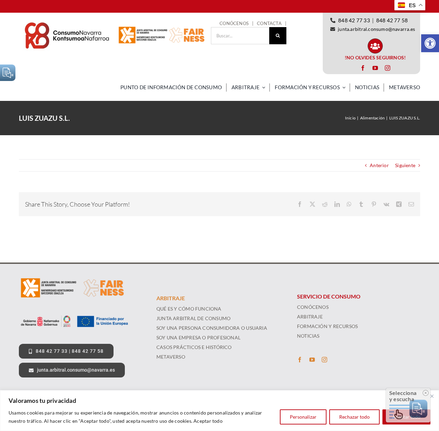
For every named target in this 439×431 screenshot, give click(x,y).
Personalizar (303, 417)
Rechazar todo (354, 417)
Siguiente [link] (405, 165)
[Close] (432, 396)
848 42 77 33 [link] (354, 20)
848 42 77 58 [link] (392, 20)
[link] (430, 43)
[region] (219, 410)
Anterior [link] (379, 165)
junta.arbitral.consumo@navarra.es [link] (376, 29)
